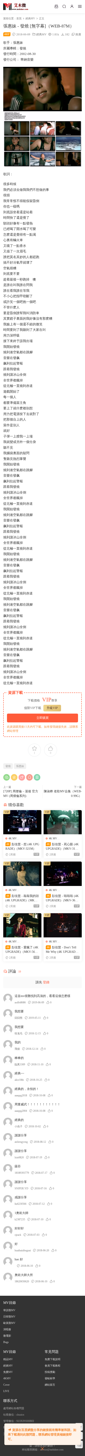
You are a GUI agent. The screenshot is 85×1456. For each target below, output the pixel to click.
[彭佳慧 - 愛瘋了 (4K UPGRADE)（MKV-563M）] (22, 925)
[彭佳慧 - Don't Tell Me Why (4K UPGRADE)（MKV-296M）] (63, 925)
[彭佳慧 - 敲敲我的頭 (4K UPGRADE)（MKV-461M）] (22, 874)
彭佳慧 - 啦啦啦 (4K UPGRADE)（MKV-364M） (62, 898)
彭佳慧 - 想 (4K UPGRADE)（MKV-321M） (22, 846)
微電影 (7, 1335)
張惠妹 (20, 766)
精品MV (8, 1359)
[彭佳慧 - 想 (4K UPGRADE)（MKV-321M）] (22, 822)
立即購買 (42, 718)
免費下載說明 (52, 1359)
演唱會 (7, 1329)
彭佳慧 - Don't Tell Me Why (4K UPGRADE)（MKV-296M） (62, 950)
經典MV (41, 34)
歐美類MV (9, 1323)
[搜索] (64, 6)
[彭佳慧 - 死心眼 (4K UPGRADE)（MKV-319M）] (63, 822)
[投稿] (56, 6)
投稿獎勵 (50, 1372)
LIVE (6, 1391)
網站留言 (50, 1384)
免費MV (8, 1372)
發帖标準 (50, 1378)
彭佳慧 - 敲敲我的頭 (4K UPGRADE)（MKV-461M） (22, 898)
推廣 (78, 34)
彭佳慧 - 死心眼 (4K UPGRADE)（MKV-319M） (62, 847)
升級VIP (52, 708)
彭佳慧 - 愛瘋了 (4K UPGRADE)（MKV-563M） (21, 950)
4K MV (12, 838)
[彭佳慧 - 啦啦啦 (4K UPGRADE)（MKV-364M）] (63, 874)
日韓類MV (9, 1316)
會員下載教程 (52, 1365)
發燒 (8, 766)
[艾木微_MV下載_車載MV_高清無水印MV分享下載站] (15, 6)
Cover (6, 1384)
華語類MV (9, 1310)
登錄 (46, 982)
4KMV (7, 1378)
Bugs (6, 1342)
